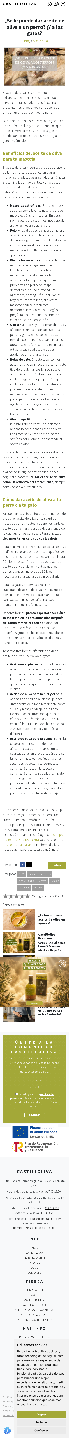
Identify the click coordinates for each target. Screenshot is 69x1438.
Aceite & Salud (26, 880)
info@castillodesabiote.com (44, 1218)
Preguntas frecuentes (40, 874)
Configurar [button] (41, 1430)
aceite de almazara (20, 844)
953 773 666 (52, 1208)
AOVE (22, 874)
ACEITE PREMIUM (34, 1300)
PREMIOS (34, 1262)
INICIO (34, 1247)
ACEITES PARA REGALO (34, 1315)
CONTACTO (34, 1272)
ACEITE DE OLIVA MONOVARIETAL (34, 1309)
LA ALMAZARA (34, 1252)
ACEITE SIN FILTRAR (34, 1305)
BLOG (34, 1267)
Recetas (42, 880)
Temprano (24, 887)
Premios (54, 880)
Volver (57, 865)
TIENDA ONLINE (35, 1289)
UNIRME (34, 1115)
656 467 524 (46, 1212)
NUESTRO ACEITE (34, 1257)
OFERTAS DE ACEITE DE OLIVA (34, 1320)
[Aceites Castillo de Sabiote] (34, 981)
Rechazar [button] (41, 1422)
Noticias (37, 887)
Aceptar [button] (41, 1414)
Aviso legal (9, 1406)
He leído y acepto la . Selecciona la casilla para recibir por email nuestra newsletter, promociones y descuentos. (34, 1100)
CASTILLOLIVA (19, 3)
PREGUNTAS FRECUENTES (34, 1337)
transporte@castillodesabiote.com (34, 1227)
